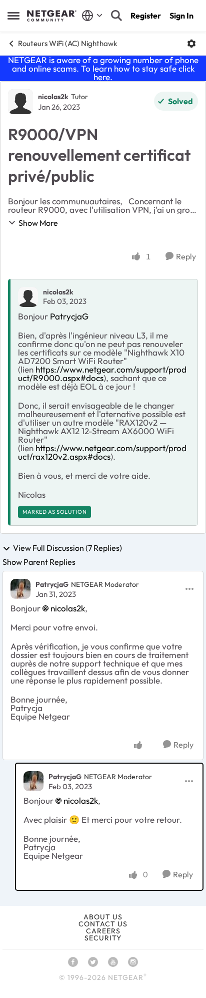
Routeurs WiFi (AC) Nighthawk (67, 43)
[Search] (116, 16)
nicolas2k (53, 96)
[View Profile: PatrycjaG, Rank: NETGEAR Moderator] (20, 589)
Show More (38, 223)
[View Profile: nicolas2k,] (28, 297)
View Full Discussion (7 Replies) (67, 548)
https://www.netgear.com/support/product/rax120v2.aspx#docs (102, 452)
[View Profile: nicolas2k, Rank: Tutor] (20, 101)
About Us (103, 916)
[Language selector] (92, 16)
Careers (103, 930)
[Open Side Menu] (13, 15)
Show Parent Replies (39, 562)
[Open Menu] (191, 44)
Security (103, 937)
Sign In (182, 16)
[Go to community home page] (51, 16)
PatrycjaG (69, 316)
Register (145, 16)
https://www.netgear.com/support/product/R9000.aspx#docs (102, 373)
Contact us (103, 923)
